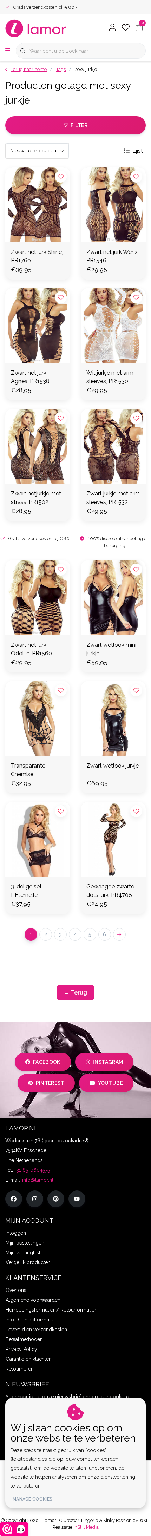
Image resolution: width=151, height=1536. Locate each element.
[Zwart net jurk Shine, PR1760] (37, 204)
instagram (108, 1062)
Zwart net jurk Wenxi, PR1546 (113, 256)
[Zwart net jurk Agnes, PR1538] (37, 325)
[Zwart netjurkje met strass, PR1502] (37, 446)
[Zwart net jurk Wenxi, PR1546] (113, 204)
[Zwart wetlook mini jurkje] (113, 597)
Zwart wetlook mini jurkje (111, 649)
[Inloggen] (112, 28)
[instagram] (34, 1198)
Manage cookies (32, 1499)
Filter (79, 125)
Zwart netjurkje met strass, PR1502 (36, 497)
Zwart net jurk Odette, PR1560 (31, 649)
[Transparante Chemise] (37, 718)
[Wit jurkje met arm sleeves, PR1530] (113, 325)
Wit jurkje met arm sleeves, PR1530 (109, 377)
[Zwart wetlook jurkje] (113, 718)
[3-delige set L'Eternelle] (37, 839)
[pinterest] (55, 1198)
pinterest (50, 1083)
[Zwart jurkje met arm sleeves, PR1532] (113, 446)
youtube (110, 1083)
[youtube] (76, 1198)
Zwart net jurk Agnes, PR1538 (30, 377)
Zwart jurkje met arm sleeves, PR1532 (113, 497)
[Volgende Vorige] (119, 934)
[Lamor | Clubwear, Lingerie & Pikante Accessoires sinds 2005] (36, 28)
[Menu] (7, 51)
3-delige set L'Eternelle (26, 890)
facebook (46, 1062)
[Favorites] (125, 28)
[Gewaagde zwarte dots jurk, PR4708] (113, 839)
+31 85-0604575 (32, 1170)
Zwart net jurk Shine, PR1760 (37, 256)
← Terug (75, 992)
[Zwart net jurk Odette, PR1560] (37, 597)
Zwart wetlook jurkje (112, 765)
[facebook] (13, 1198)
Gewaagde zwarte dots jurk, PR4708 (110, 890)
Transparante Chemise (28, 769)
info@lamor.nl (37, 1180)
